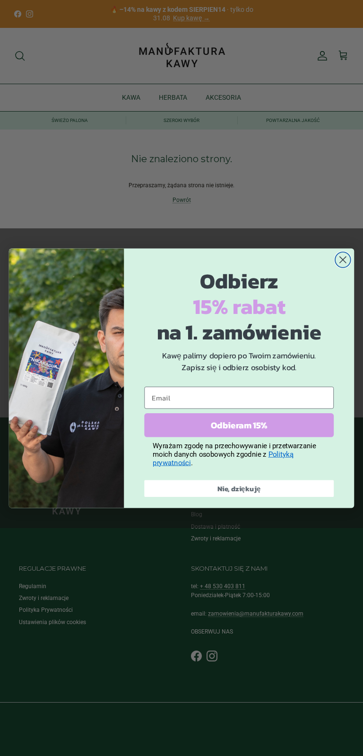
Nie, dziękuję (239, 488)
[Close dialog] (343, 260)
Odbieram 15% (239, 425)
